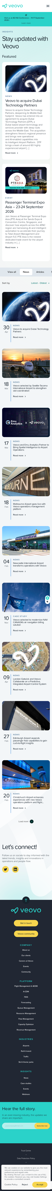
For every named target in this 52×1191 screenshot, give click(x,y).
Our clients (26, 955)
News (26, 1078)
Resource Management (26, 1013)
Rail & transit (26, 1051)
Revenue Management (26, 1030)
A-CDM (26, 992)
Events (26, 966)
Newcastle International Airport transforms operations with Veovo (29, 564)
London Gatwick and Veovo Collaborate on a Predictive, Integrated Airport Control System (29, 681)
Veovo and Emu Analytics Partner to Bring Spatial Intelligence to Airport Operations (31, 447)
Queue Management (26, 1008)
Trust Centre (26, 1151)
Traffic (26, 1057)
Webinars (26, 1094)
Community (26, 972)
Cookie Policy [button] (11, 1185)
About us (26, 950)
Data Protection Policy (26, 1158)
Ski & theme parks (26, 1062)
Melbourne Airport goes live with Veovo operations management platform (29, 506)
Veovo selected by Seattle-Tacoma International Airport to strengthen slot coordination (30, 388)
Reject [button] (25, 1185)
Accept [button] (40, 1185)
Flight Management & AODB (26, 986)
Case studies (26, 1083)
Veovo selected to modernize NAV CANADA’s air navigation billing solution (30, 622)
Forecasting (26, 1003)
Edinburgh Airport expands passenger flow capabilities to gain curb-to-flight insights (30, 740)
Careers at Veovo (26, 961)
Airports (26, 1046)
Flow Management (26, 1019)
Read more (10, 153)
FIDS (26, 997)
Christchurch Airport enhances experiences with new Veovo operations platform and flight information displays (28, 801)
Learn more (26, 23)
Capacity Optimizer (26, 1024)
